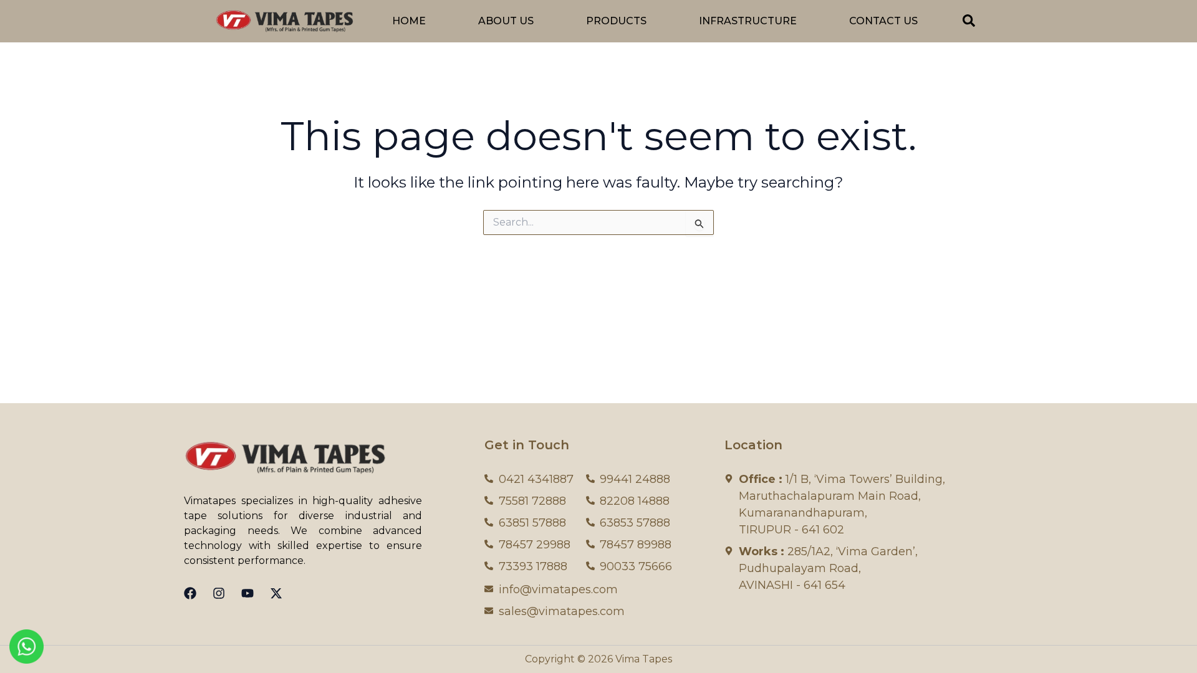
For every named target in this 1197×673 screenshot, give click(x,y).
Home (409, 21)
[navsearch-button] (969, 22)
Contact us (883, 21)
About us (506, 21)
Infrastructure (748, 21)
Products (616, 21)
